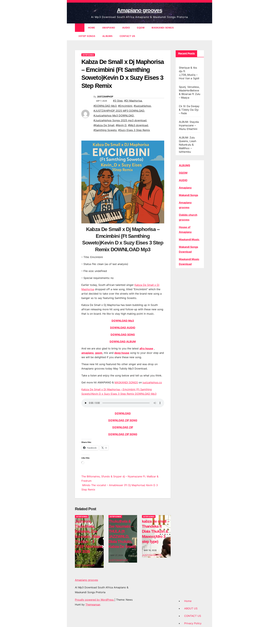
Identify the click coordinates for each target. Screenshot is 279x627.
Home (187, 601)
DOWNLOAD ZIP (122, 427)
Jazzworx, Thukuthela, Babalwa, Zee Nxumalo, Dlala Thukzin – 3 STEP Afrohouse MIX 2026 (89, 536)
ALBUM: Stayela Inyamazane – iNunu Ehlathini (189, 125)
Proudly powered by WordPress (94, 599)
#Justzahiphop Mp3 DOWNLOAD (113, 115)
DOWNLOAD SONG (123, 334)
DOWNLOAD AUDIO (122, 327)
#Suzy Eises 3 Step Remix (134, 130)
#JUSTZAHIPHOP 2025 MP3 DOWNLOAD (118, 110)
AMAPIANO (108, 27)
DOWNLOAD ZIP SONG (122, 420)
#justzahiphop (142, 105)
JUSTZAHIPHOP (105, 96)
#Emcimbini (125, 105)
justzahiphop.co (152, 382)
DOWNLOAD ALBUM (123, 341)
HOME (91, 27)
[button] (202, 31)
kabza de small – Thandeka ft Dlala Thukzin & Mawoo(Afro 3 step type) (155, 531)
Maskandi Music (189, 239)
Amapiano (185, 187)
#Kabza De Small (103, 125)
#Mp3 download (138, 125)
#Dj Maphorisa (133, 100)
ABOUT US (190, 608)
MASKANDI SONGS (163, 27)
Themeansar (92, 604)
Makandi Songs (188, 195)
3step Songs (86, 36)
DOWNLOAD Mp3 (123, 320)
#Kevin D (121, 125)
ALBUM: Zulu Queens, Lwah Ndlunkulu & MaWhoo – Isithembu (187, 144)
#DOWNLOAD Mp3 (105, 105)
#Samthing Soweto (105, 130)
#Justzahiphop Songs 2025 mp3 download (119, 120)
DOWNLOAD (123, 413)
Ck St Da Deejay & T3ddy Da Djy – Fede (189, 109)
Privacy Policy (193, 623)
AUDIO (126, 27)
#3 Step (118, 100)
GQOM (141, 27)
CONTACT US (127, 36)
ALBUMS (107, 36)
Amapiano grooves (139, 10)
